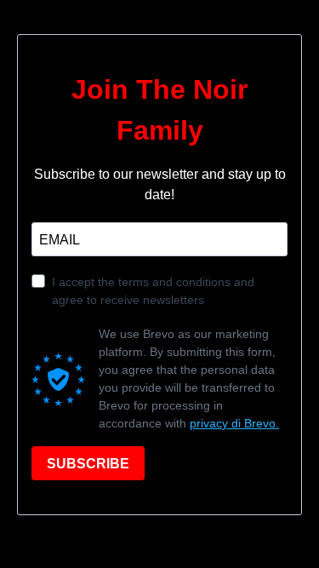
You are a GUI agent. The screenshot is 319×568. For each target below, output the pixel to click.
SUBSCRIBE (88, 463)
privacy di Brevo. (234, 423)
